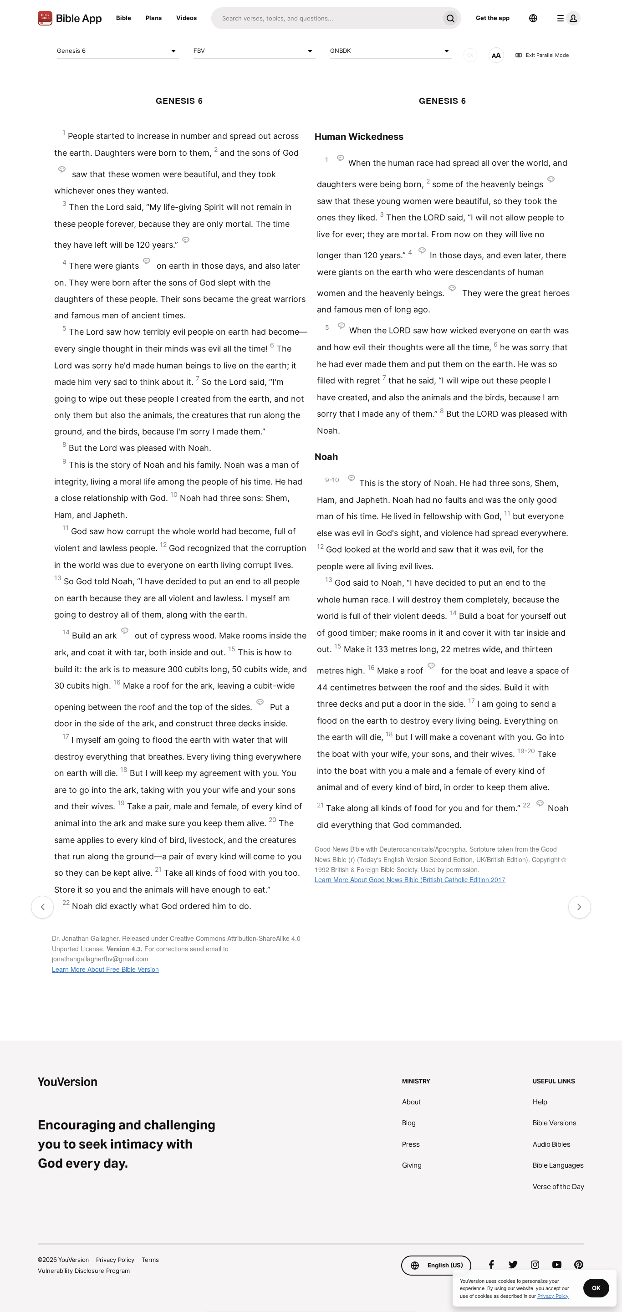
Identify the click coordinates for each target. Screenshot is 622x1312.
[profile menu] (567, 18)
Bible (123, 17)
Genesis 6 (71, 50)
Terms (150, 1259)
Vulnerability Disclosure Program (84, 1270)
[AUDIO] (470, 55)
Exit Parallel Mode (547, 55)
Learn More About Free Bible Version (105, 969)
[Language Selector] (533, 18)
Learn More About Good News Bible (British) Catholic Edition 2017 (410, 879)
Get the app (493, 17)
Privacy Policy (115, 1259)
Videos (186, 17)
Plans (154, 17)
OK (596, 1288)
